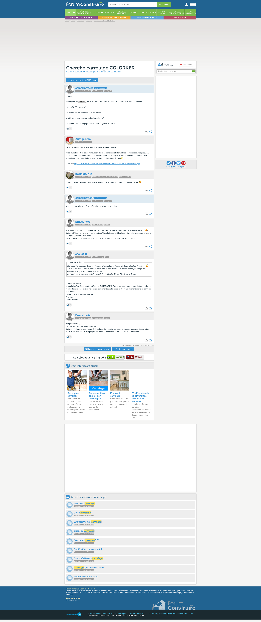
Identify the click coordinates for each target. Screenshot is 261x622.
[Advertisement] (130, 41)
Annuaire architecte (147, 18)
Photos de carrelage (115, 394)
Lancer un (99, 349)
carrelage (82, 102)
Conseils (109, 12)
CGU (148, 614)
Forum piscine (179, 18)
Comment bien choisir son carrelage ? (97, 396)
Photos (97, 12)
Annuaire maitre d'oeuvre (114, 18)
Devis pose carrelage (73, 394)
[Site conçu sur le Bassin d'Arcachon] (73, 614)
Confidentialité (181, 614)
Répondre (92, 80)
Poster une (124, 349)
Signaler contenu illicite (105, 614)
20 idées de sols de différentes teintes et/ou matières (140, 397)
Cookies (191, 614)
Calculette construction (137, 614)
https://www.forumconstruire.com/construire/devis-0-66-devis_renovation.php (107, 164)
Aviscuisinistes (190, 12)
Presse (154, 614)
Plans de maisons (148, 12)
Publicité (171, 614)
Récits (84, 12)
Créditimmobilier (121, 12)
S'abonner (187, 65)
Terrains (133, 12)
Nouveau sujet (76, 80)
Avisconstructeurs (176, 12)
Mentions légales (121, 614)
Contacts (91, 614)
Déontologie (162, 614)
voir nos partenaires (72, 600)
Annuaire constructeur (81, 18)
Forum (69, 12)
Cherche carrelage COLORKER (100, 68)
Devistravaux (162, 12)
